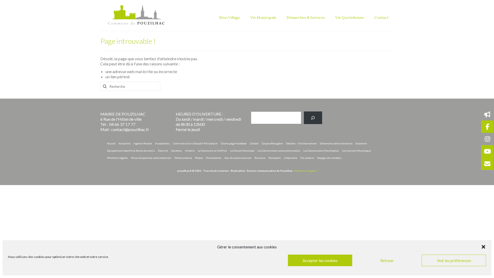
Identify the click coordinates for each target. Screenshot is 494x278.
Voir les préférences (454, 260)
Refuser (387, 260)
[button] (483, 246)
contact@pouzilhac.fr (130, 129)
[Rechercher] (313, 117)
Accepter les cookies (320, 260)
